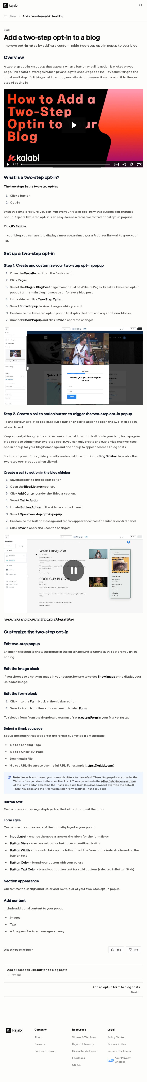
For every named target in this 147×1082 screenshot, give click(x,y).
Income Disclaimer (119, 1051)
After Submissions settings (118, 781)
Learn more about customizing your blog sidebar (39, 619)
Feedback (78, 1057)
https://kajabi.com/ (99, 765)
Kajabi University (83, 1044)
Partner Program (45, 1051)
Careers (39, 1044)
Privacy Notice (117, 1044)
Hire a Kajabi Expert (84, 1051)
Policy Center (116, 1037)
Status (76, 1064)
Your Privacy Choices (123, 1059)
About (38, 1037)
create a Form (88, 717)
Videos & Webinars (84, 1037)
